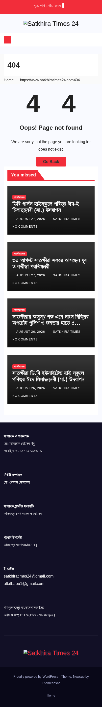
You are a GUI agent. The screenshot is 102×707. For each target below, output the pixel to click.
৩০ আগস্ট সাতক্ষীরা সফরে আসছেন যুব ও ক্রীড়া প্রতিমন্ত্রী (49, 263)
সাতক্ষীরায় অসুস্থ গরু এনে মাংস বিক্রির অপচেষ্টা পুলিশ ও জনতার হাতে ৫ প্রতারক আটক (50, 322)
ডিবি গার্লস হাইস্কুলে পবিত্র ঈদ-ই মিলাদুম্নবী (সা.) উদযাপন (45, 206)
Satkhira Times (67, 219)
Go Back (51, 162)
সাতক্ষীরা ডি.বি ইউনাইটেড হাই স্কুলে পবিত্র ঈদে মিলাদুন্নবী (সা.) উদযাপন (48, 376)
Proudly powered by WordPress (36, 676)
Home (9, 80)
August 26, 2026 (31, 331)
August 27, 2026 (31, 219)
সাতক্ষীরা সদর (19, 197)
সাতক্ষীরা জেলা (19, 253)
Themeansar (50, 683)
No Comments (25, 226)
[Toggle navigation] (47, 40)
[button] (84, 39)
